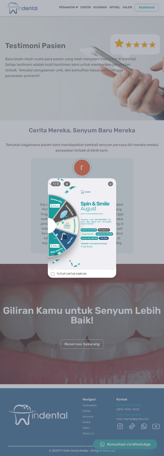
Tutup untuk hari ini (72, 274)
